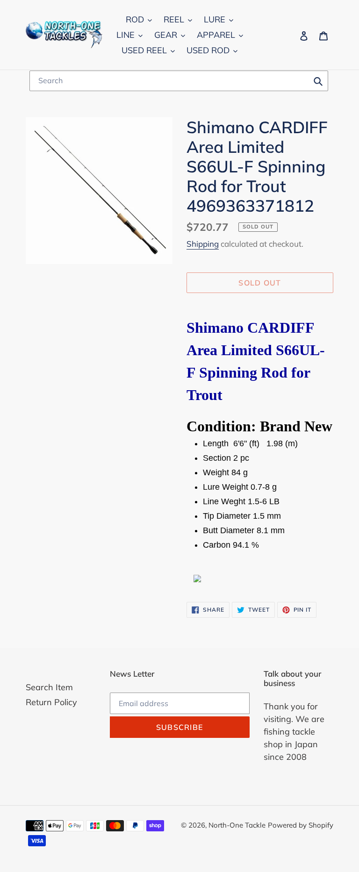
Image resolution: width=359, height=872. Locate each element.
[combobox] (178, 81)
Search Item (49, 687)
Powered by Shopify (300, 825)
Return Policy (51, 702)
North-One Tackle (237, 825)
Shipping (203, 244)
